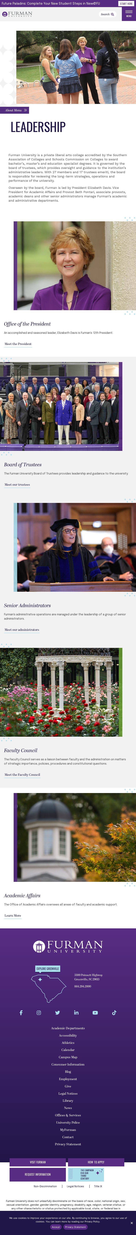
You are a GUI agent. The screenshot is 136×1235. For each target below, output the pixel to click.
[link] (112, 14)
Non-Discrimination (46, 1186)
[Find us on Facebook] (21, 1013)
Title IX (98, 1186)
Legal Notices (68, 1093)
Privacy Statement (68, 1144)
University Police (68, 1122)
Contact (68, 1137)
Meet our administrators (22, 629)
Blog (68, 1071)
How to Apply (96, 1162)
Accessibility (68, 1035)
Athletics (68, 1042)
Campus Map (68, 1057)
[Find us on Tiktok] (114, 1013)
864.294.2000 (82, 986)
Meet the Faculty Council (22, 774)
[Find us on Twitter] (57, 1013)
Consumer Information (68, 1064)
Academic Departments (68, 1028)
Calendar (68, 1050)
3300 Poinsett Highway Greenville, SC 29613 (88, 977)
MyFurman (68, 1130)
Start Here (126, 4)
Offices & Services (68, 1115)
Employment (68, 1079)
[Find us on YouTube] (95, 1013)
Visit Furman (38, 1162)
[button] (14, 110)
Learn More (13, 915)
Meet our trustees (17, 484)
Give (68, 1086)
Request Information (38, 1174)
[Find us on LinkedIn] (76, 1013)
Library (68, 1100)
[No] (131, 1223)
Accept (56, 1227)
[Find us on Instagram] (39, 1013)
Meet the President (18, 344)
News (68, 1108)
